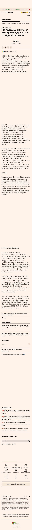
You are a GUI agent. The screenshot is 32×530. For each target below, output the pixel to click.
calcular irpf (6, 467)
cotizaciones (6, 478)
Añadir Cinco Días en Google (10, 51)
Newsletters (25, 516)
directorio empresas (25, 472)
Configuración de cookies (24, 514)
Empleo (8, 23)
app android (25, 478)
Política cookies (15, 514)
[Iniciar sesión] (29, 12)
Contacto (4, 514)
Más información (5, 351)
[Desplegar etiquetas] (29, 344)
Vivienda (4, 23)
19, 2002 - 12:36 (16, 43)
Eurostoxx (8, 444)
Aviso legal (9, 514)
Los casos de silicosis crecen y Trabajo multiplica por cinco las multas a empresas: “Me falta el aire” (16, 424)
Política (19, 23)
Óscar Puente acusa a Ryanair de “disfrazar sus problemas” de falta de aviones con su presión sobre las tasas (16, 412)
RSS (22, 516)
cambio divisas (16, 472)
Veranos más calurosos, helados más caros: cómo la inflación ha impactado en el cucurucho (15, 429)
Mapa (20, 516)
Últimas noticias (25, 23)
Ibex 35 (3, 9)
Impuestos (13, 23)
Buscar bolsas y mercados (9, 436)
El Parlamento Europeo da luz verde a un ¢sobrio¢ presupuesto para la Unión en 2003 (15, 326)
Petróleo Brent (25, 9)
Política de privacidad (7, 516)
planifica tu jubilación (6, 472)
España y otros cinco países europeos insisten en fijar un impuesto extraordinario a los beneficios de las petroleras (16, 418)
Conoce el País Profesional (16, 484)
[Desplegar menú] (3, 12)
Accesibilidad (15, 516)
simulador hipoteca (16, 467)
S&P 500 (14, 9)
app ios (16, 478)
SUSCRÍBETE (24, 12)
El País (28, 15)
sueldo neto (25, 467)
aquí (24, 354)
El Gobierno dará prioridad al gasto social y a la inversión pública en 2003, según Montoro (16, 334)
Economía (6, 20)
